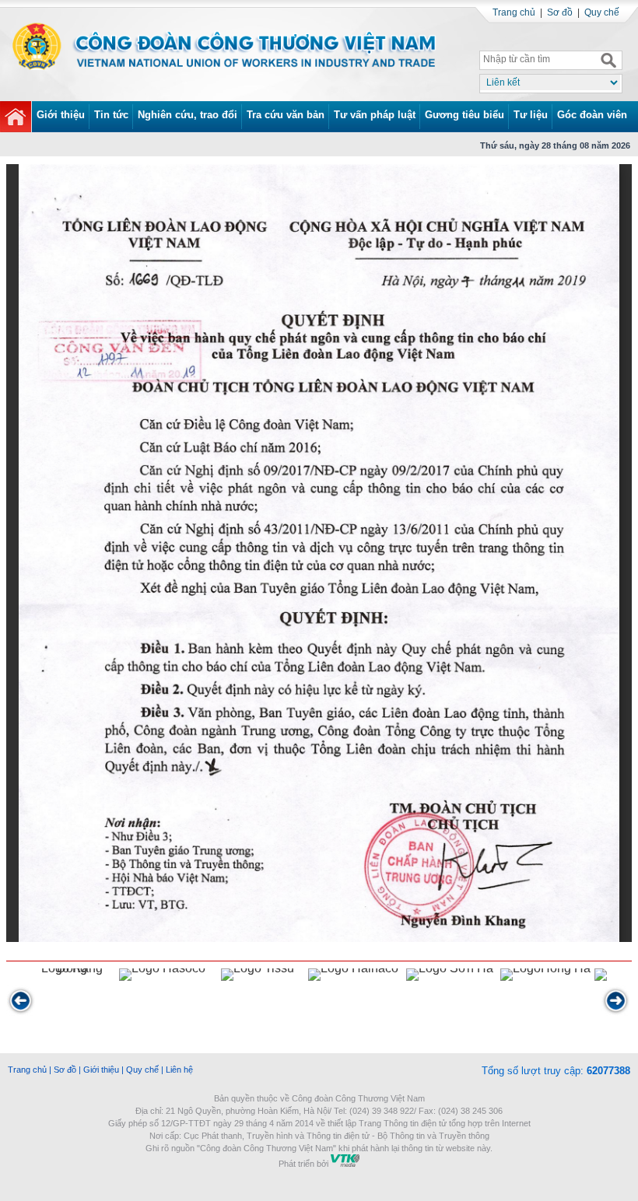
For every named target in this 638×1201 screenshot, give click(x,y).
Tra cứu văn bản (285, 115)
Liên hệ (179, 1069)
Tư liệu (531, 115)
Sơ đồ (560, 12)
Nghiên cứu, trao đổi (187, 115)
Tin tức (111, 115)
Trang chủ (514, 12)
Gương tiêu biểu (464, 115)
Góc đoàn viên (592, 115)
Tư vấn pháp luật (374, 115)
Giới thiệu (61, 115)
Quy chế (601, 12)
